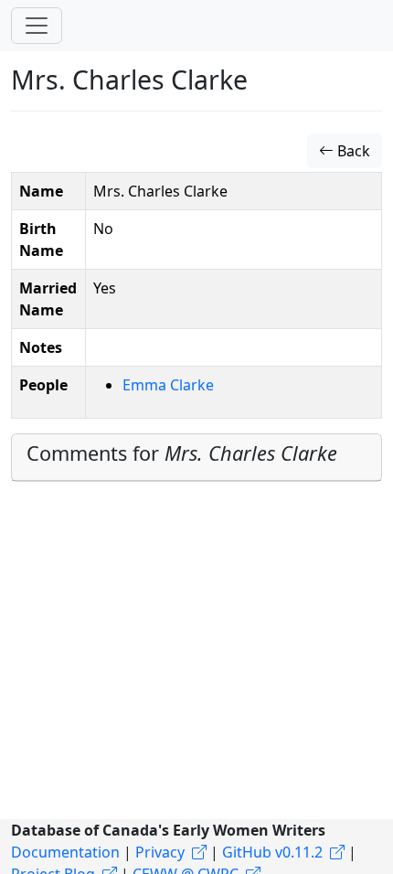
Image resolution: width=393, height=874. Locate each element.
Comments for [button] (182, 453)
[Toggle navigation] (36, 25)
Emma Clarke (168, 385)
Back (352, 151)
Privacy (160, 852)
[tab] (196, 457)
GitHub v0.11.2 (272, 852)
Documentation (65, 852)
